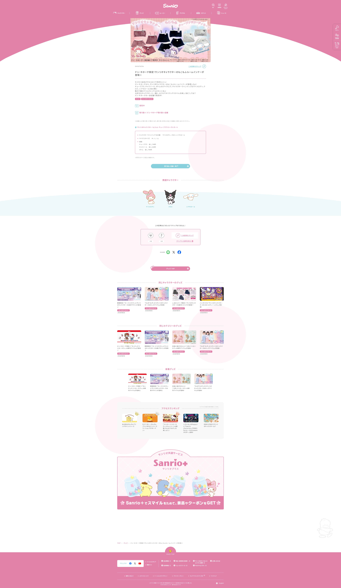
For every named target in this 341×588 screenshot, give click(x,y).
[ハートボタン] (150, 235)
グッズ (138, 99)
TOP (119, 543)
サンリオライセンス (147, 99)
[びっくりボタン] (161, 235)
